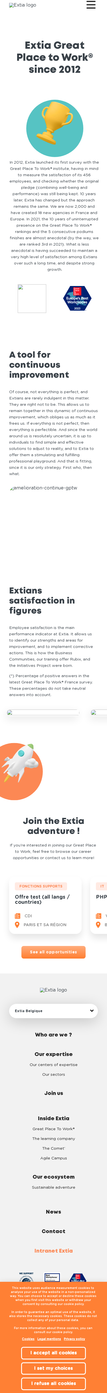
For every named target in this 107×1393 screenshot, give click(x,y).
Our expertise (54, 1054)
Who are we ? (53, 1035)
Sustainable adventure (53, 1188)
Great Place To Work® (53, 1129)
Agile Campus (53, 1158)
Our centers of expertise (54, 1065)
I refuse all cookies (53, 1383)
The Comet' (53, 1149)
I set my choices (53, 1368)
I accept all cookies (54, 1353)
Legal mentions (49, 1339)
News (53, 1212)
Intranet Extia (54, 1251)
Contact (53, 1231)
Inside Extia (53, 1118)
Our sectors (53, 1075)
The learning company (53, 1139)
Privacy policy (74, 1339)
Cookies (28, 1339)
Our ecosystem (54, 1177)
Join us (53, 1093)
